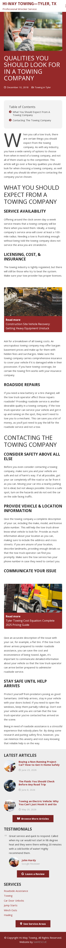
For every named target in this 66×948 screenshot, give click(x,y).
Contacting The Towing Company (32, 120)
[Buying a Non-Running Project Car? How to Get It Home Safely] (10, 762)
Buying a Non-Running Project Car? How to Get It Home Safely (39, 763)
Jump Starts (10, 905)
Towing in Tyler (43, 87)
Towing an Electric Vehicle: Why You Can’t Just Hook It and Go (39, 802)
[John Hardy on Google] (14, 859)
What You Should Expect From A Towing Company (31, 113)
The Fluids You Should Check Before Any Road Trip (36, 783)
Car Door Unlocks (14, 900)
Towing (8, 895)
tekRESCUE (40, 942)
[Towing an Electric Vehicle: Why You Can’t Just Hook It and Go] (10, 801)
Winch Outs (10, 910)
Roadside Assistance (16, 891)
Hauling (8, 915)
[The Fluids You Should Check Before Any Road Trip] (10, 782)
